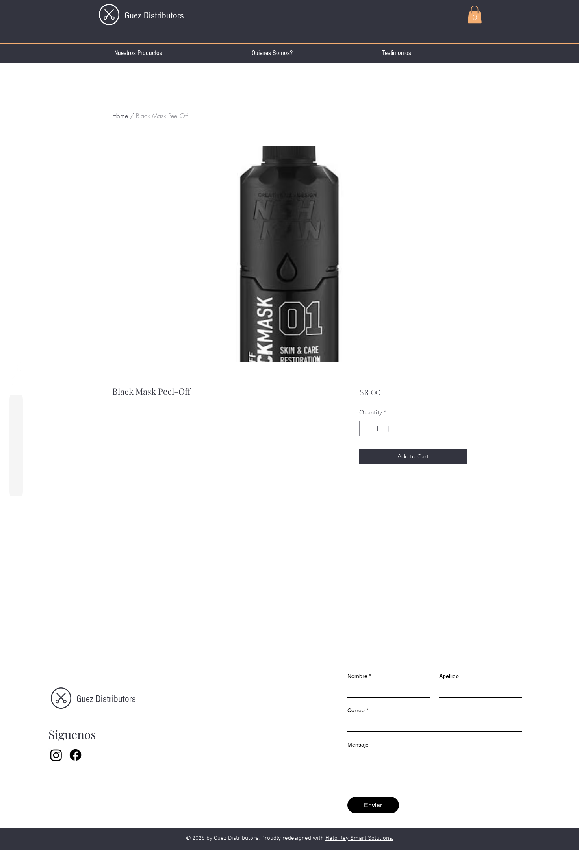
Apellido (449, 676)
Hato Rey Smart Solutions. (359, 838)
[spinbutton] (377, 428)
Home (120, 115)
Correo (357, 710)
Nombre (359, 676)
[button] (474, 14)
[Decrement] (365, 428)
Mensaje (358, 744)
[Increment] (389, 428)
